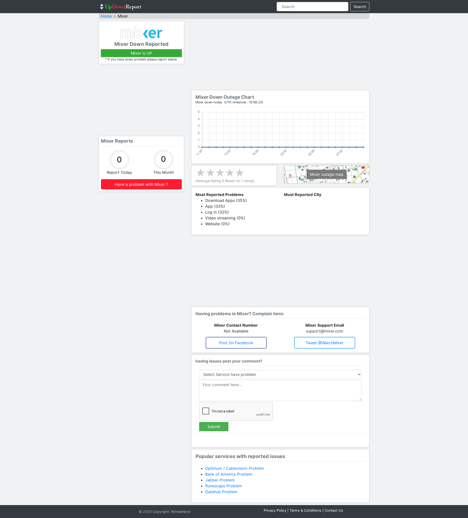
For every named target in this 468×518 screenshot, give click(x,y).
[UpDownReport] (121, 6)
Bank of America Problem (228, 474)
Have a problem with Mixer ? (141, 184)
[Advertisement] (141, 100)
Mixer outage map (326, 174)
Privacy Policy (275, 510)
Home (106, 16)
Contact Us (334, 510)
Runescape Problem (223, 485)
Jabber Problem (220, 480)
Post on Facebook (236, 342)
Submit (213, 426)
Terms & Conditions (306, 510)
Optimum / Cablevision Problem (234, 468)
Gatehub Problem (221, 491)
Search (359, 6)
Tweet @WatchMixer (324, 342)
